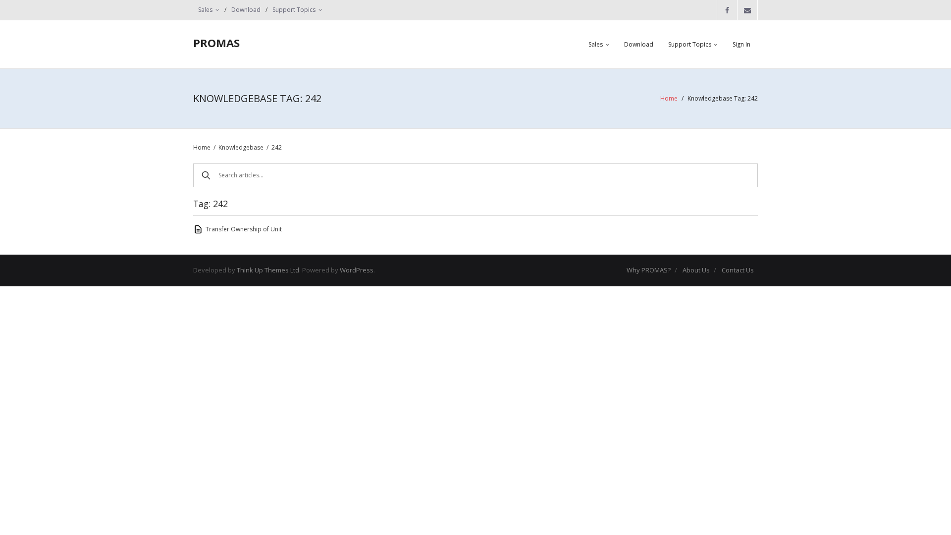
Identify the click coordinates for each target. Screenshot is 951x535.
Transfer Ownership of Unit (244, 229)
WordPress (356, 270)
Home (669, 98)
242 (276, 147)
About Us (696, 270)
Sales (205, 9)
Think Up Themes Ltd (268, 270)
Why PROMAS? (649, 270)
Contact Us (738, 270)
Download (246, 9)
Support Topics (294, 9)
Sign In (741, 44)
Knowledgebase (241, 147)
